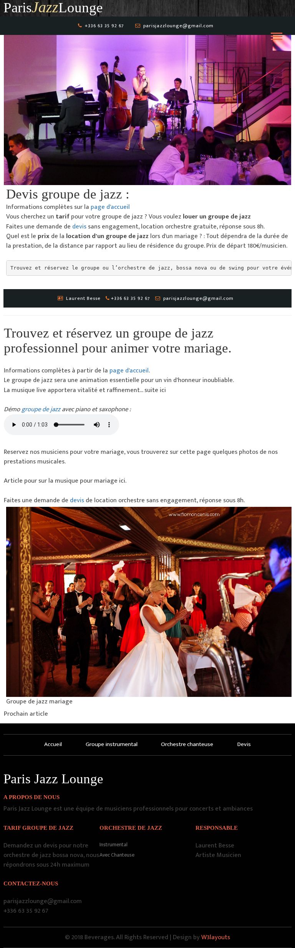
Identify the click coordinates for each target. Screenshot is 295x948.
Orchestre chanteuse (187, 744)
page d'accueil (110, 207)
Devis (244, 744)
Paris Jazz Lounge (53, 778)
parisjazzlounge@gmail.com (178, 26)
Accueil (53, 744)
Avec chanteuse (116, 854)
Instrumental (113, 844)
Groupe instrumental (112, 744)
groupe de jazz (42, 409)
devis (79, 226)
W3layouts (215, 937)
